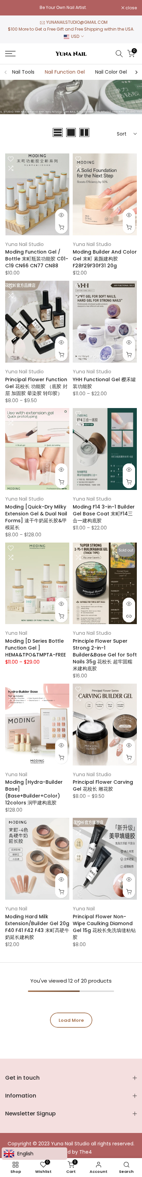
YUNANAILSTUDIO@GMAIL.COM (77, 22)
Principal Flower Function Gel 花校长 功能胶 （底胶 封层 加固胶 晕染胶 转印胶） (36, 386)
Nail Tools (23, 71)
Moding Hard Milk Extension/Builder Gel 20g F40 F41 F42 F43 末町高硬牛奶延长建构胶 (37, 927)
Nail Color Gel (111, 71)
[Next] (136, 72)
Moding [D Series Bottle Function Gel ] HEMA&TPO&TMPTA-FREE (35, 648)
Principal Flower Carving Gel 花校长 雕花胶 (103, 785)
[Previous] (6, 72)
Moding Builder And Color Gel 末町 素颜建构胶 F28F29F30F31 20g (105, 258)
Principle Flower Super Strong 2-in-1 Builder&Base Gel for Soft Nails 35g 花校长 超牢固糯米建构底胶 (105, 655)
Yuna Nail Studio (24, 244)
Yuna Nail (16, 633)
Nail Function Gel (65, 71)
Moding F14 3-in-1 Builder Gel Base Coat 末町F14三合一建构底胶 (104, 513)
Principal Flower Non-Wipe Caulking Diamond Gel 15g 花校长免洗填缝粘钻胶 (104, 927)
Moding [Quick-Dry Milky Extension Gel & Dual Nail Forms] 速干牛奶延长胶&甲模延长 (36, 517)
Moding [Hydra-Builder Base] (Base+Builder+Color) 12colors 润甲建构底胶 (34, 792)
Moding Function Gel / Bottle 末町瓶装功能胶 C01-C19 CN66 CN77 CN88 (36, 258)
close (130, 8)
